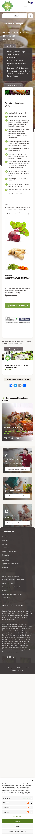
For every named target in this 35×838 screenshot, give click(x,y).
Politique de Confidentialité (17, 835)
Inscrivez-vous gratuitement (17, 469)
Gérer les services (17, 816)
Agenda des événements (10, 564)
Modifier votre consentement (12, 594)
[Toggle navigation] (31, 8)
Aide (3, 571)
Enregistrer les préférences (17, 831)
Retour (16, 16)
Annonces (5, 548)
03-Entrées (6, 27)
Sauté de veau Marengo (12, 427)
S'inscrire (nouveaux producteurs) (13, 580)
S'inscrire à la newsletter (17, 496)
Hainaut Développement (9, 668)
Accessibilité (6, 598)
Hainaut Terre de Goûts (10, 551)
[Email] (20, 385)
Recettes (5, 544)
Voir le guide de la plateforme (17, 523)
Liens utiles (6, 555)
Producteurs (6, 537)
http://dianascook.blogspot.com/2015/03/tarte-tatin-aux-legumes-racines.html (17, 277)
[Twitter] (15, 385)
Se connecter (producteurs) (11, 576)
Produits (5, 540)
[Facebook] (11, 385)
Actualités (5, 560)
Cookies (5, 590)
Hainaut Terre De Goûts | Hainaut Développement (17, 366)
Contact (5, 567)
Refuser (17, 826)
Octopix (14, 670)
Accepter (18, 821)
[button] (32, 780)
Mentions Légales (8, 583)
